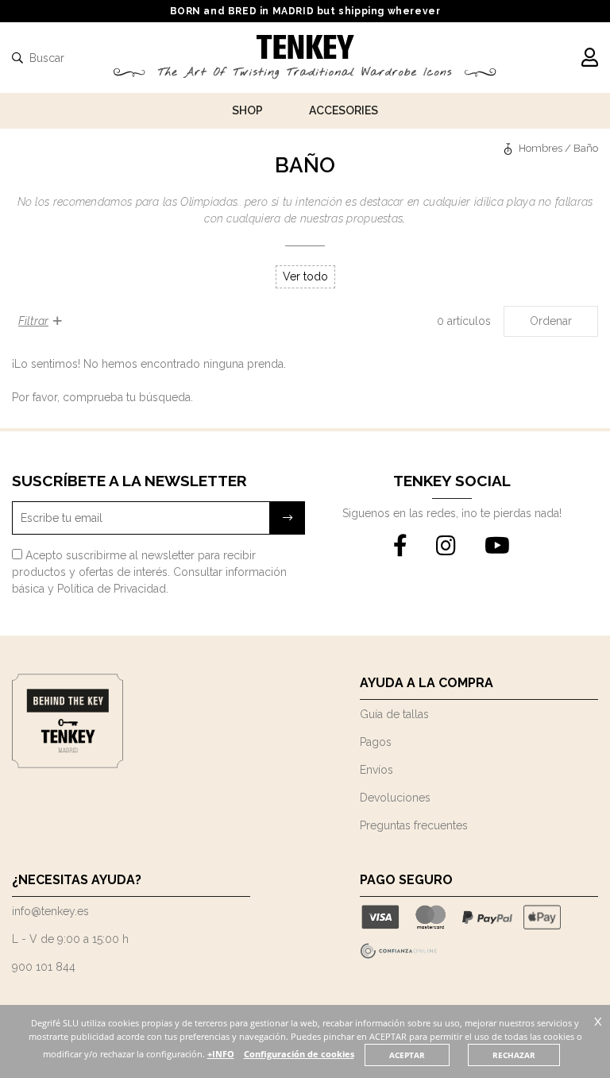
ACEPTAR (407, 1055)
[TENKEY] (305, 49)
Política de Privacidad (111, 588)
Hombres (540, 148)
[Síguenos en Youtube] (497, 546)
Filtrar (33, 321)
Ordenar (551, 321)
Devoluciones (395, 797)
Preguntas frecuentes (414, 825)
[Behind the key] (67, 764)
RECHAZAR (513, 1055)
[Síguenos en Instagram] (446, 546)
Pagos (376, 742)
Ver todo (305, 276)
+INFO (220, 1054)
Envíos (376, 769)
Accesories (343, 110)
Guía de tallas (394, 714)
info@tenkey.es (50, 911)
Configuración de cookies (299, 1054)
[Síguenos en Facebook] (400, 546)
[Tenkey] (510, 148)
